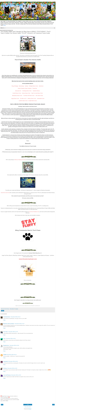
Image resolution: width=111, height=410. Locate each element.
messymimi (5, 361)
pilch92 (4, 354)
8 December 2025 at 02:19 (11, 354)
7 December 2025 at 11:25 (19, 323)
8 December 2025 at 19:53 (16, 375)
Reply (4, 320)
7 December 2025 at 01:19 (15, 316)
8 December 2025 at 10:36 (12, 368)
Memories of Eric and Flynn (8, 323)
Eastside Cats (6, 345)
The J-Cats (5, 331)
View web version (28, 406)
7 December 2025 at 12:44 (13, 331)
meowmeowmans (6, 316)
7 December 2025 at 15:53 (14, 345)
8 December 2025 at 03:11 (13, 361)
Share (3, 310)
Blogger (30, 408)
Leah (4, 338)
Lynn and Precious (7, 375)
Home (28, 404)
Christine (5, 368)
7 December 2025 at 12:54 (10, 338)
